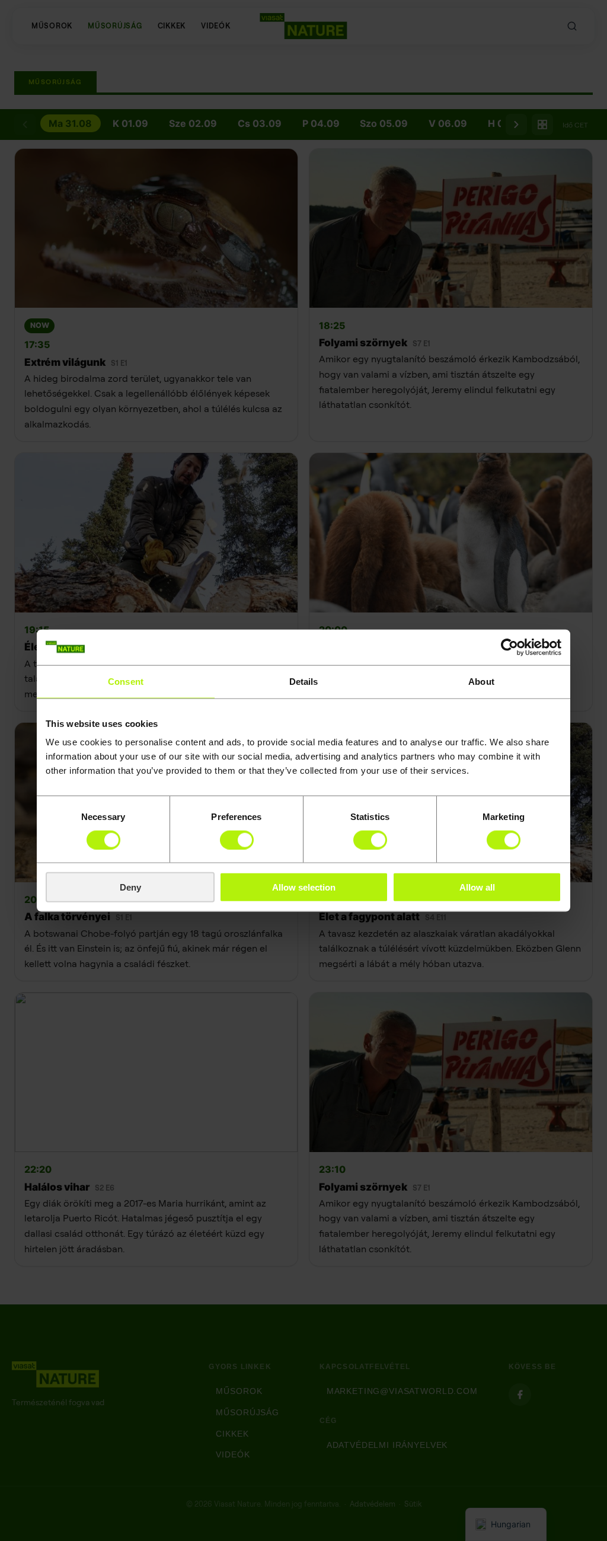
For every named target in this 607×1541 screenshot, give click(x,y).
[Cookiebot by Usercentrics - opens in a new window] (509, 647)
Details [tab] (303, 681)
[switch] (237, 839)
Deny (130, 887)
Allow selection (304, 887)
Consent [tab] (125, 681)
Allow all (477, 887)
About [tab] (481, 681)
